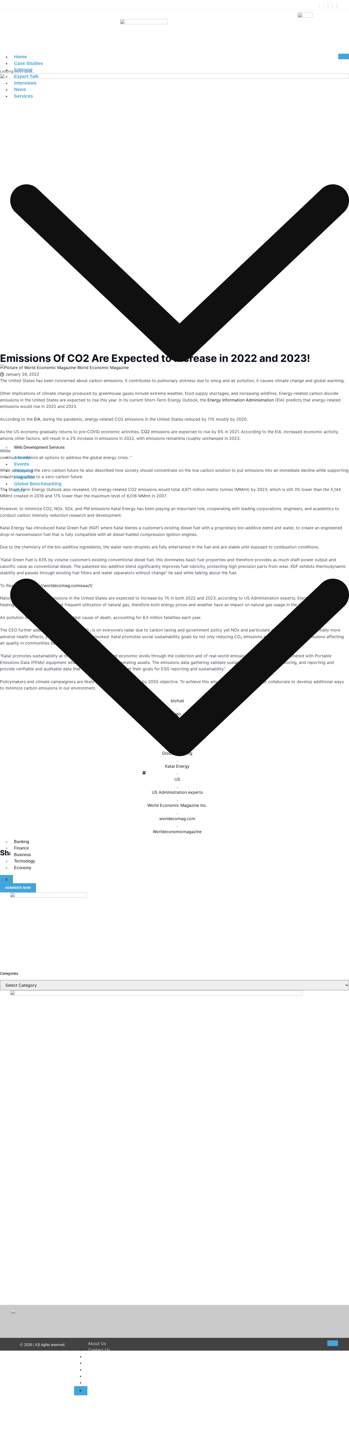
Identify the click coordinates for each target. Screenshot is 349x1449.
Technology (24, 861)
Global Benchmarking (38, 483)
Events (21, 464)
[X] (323, 4)
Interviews (25, 83)
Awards (22, 457)
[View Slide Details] (48, 896)
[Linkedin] (332, 4)
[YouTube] (336, 4)
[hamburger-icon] (343, 56)
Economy (22, 868)
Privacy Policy (101, 1369)
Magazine (24, 477)
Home (20, 56)
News (20, 89)
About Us (97, 1343)
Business (22, 855)
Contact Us (99, 1349)
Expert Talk (26, 76)
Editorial (23, 69)
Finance (21, 848)
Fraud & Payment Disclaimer (115, 1375)
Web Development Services (39, 447)
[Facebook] (319, 4)
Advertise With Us (105, 1382)
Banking (21, 841)
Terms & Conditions (106, 1362)
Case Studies (28, 63)
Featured (23, 470)
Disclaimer (98, 1356)
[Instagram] (328, 4)
